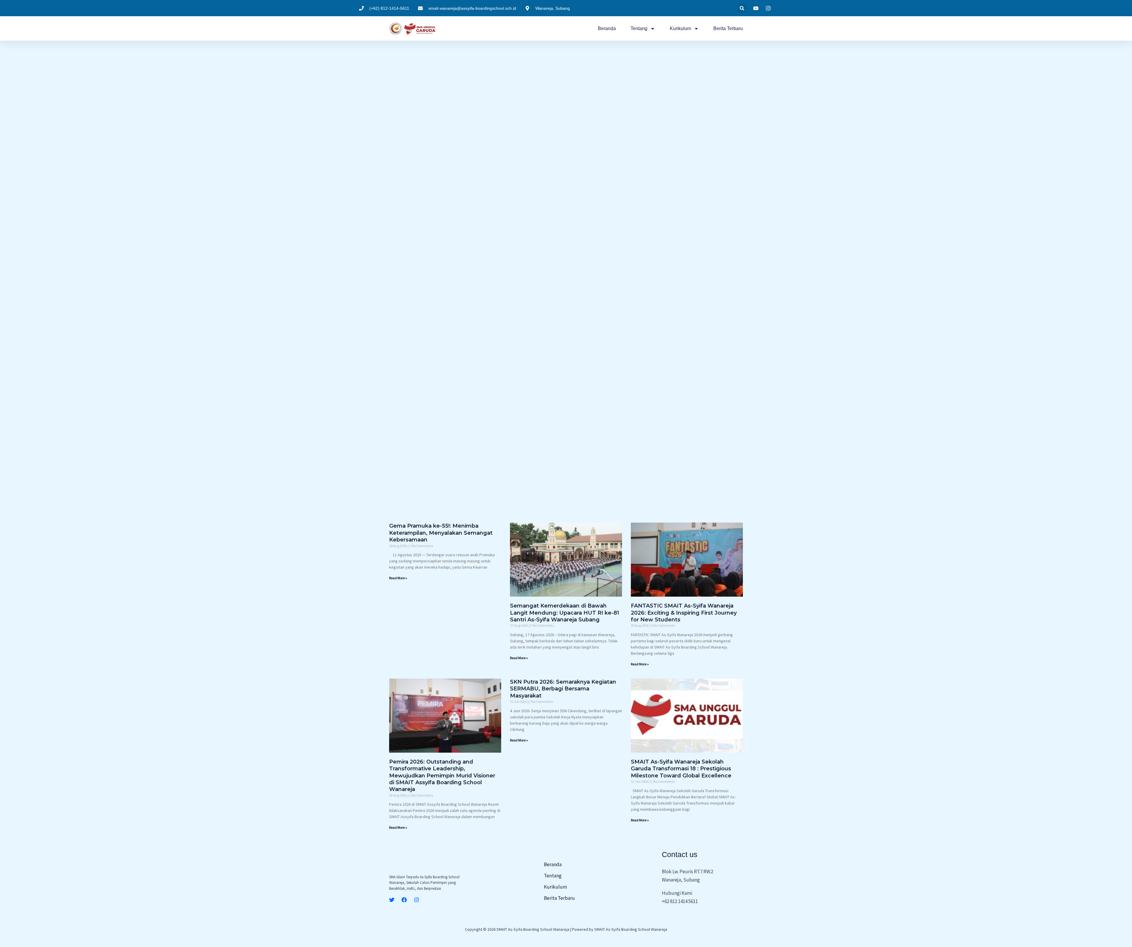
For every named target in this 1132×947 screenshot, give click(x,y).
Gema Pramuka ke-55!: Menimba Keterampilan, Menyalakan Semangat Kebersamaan (441, 533)
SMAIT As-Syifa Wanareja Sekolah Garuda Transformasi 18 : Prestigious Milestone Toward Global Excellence (681, 769)
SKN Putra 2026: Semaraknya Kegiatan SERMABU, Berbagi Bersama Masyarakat (563, 689)
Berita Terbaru (728, 28)
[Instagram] (416, 899)
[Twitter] (391, 899)
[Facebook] (404, 899)
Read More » (398, 578)
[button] (742, 8)
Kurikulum (680, 28)
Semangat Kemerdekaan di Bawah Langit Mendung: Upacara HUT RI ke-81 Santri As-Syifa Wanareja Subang (564, 613)
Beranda (607, 28)
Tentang (639, 28)
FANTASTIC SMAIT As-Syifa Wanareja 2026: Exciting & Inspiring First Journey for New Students (684, 613)
